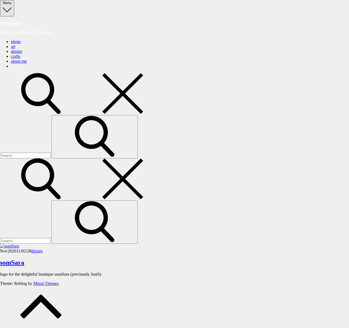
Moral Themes (45, 283)
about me (19, 61)
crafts (15, 56)
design (16, 51)
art (13, 46)
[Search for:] (26, 155)
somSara (12, 262)
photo (16, 41)
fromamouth (10, 23)
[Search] (95, 136)
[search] (82, 112)
